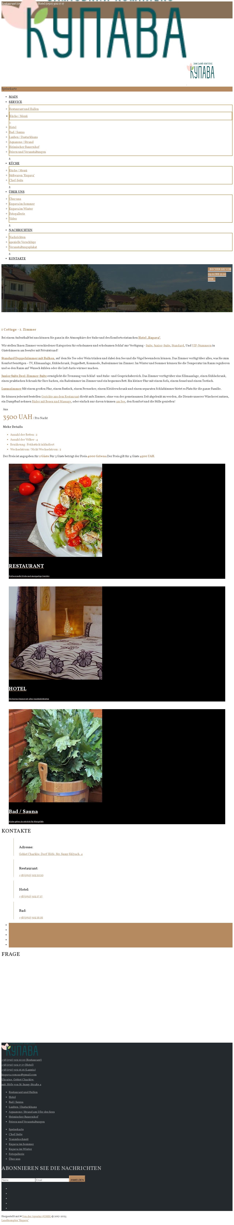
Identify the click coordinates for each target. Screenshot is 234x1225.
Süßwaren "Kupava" (22, 176)
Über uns (15, 199)
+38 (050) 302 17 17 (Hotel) (17, 1065)
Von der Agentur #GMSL (36, 1216)
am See (120, 402)
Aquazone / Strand (21, 142)
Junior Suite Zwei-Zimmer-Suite (24, 376)
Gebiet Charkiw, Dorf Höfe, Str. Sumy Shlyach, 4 (51, 854)
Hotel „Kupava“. (149, 338)
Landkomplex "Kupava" (15, 1220)
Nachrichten (17, 237)
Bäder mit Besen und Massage (51, 402)
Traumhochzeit (19, 1139)
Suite (149, 346)
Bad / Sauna (16, 132)
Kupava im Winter (21, 209)
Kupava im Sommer (22, 204)
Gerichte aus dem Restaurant (60, 397)
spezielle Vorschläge (22, 242)
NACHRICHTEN (21, 230)
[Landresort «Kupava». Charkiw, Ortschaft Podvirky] (107, 84)
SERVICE (15, 102)
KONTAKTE (17, 259)
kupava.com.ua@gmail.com (19, 1075)
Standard (178, 346)
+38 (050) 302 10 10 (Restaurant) (21, 1060)
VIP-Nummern (202, 346)
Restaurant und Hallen (24, 109)
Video (13, 219)
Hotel (12, 127)
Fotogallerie (17, 214)
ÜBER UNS (16, 192)
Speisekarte (16, 1129)
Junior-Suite (162, 346)
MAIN (13, 97)
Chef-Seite (16, 181)
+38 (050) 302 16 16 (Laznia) (18, 1070)
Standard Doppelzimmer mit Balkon (27, 358)
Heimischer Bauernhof (24, 147)
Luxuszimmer (11, 389)
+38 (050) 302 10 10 (31, 875)
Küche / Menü (19, 116)
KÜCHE (14, 163)
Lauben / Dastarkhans (23, 137)
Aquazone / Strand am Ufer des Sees (32, 1112)
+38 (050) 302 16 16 (31, 918)
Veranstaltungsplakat (23, 247)
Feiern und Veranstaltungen (27, 152)
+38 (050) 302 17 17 (31, 897)
